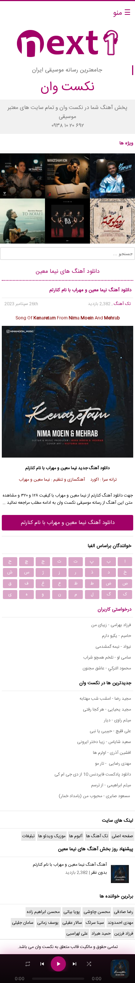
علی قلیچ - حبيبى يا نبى (110, 731)
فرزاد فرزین (123, 933)
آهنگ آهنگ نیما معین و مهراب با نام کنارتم (70, 864)
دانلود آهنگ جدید (94, 468)
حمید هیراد (101, 933)
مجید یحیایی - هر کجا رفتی (107, 709)
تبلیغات (28, 836)
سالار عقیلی (72, 922)
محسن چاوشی (97, 912)
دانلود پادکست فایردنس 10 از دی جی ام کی (92, 774)
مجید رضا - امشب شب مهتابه (105, 698)
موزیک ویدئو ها (52, 836)
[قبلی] (42, 964)
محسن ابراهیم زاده (43, 912)
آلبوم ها (75, 836)
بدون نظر (99, 872)
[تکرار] (27, 964)
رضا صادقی (123, 912)
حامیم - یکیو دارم (116, 635)
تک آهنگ (122, 303)
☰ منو (122, 13)
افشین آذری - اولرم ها (112, 752)
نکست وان (44, 947)
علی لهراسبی (77, 933)
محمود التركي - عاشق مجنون (106, 668)
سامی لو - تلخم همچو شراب (107, 657)
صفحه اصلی (122, 836)
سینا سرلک (95, 922)
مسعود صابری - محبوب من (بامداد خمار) (95, 796)
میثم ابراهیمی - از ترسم (111, 785)
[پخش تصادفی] (89, 964)
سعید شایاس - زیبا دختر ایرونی (104, 742)
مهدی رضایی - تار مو (113, 763)
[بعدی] (74, 964)
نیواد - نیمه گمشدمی (113, 646)
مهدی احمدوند (120, 922)
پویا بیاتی (71, 912)
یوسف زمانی (48, 922)
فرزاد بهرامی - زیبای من (111, 625)
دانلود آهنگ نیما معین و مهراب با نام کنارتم (67, 522)
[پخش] (58, 963)
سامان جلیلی (22, 922)
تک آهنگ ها (97, 836)
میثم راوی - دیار (117, 720)
